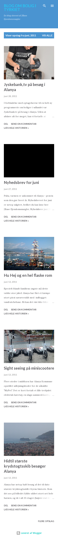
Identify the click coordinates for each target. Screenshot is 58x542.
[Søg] (44, 6)
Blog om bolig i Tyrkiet (20, 7)
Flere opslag (46, 521)
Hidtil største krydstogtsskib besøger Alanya (25, 466)
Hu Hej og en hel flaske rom (28, 275)
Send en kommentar (23, 123)
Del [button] (6, 123)
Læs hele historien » (16, 127)
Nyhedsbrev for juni (21, 182)
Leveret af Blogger (31, 532)
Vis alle (47, 35)
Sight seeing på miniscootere (29, 368)
